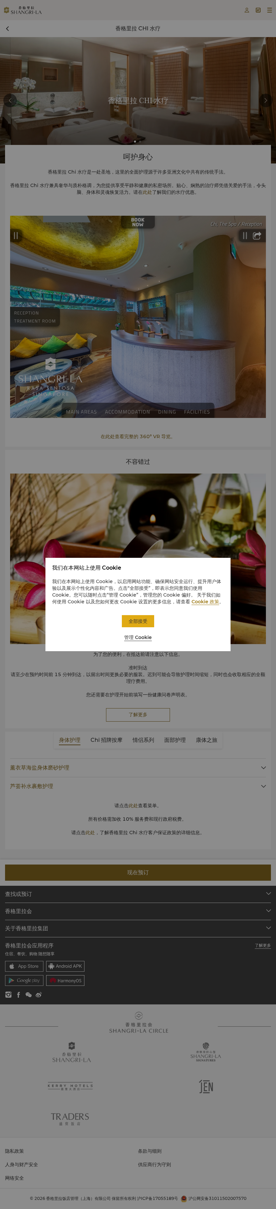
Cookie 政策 (205, 602)
